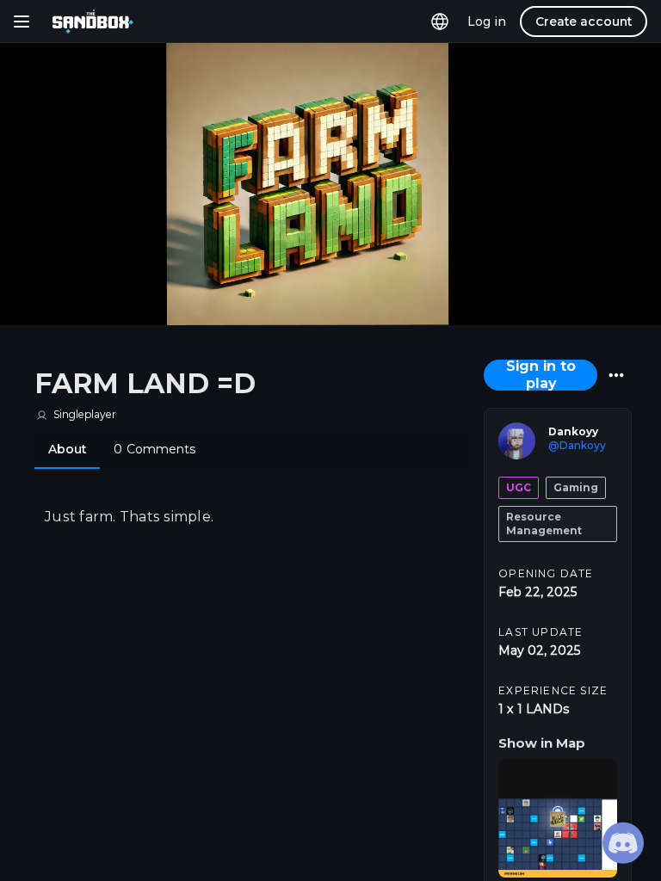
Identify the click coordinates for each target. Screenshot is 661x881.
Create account (583, 21)
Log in (486, 21)
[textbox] (252, 517)
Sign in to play (541, 375)
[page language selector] (440, 21)
